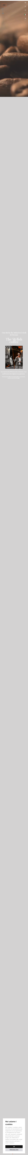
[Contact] (25, 3)
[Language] (25, 15)
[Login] (25, 6)
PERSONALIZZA (14, 1149)
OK (14, 1146)
